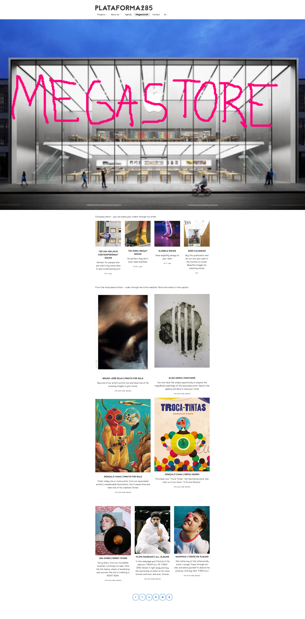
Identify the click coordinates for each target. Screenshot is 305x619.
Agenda (128, 14)
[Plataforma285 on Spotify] (169, 597)
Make (104, 612)
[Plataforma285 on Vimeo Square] (156, 597)
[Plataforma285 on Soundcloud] (149, 597)
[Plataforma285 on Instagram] (142, 597)
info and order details (123, 391)
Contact (156, 14)
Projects (101, 14)
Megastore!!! (142, 14)
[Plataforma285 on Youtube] (162, 597)
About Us (115, 14)
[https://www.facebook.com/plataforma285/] (136, 597)
